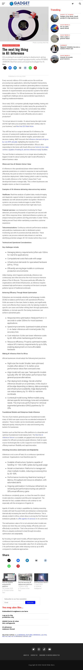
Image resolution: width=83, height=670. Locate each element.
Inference (36, 635)
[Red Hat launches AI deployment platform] (25, 577)
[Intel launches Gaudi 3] (41, 577)
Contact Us (34, 655)
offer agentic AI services (26, 519)
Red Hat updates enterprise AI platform (7, 584)
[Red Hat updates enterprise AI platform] (9, 577)
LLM (42, 635)
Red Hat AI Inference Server (18, 636)
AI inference (21, 635)
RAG (45, 635)
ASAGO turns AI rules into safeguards (10, 622)
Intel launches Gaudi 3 (41, 582)
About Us (26, 655)
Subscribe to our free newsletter (49, 655)
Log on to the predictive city (8, 616)
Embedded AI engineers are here (15, 611)
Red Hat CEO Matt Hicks (25, 126)
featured (29, 635)
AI (15, 635)
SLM (30, 636)
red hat (5, 636)
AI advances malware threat (8, 628)
